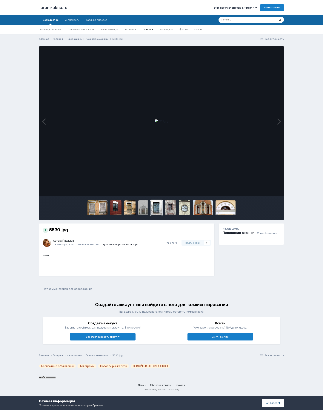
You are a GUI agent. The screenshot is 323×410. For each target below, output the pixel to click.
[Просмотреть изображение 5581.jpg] (226, 207)
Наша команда (110, 29)
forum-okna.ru (53, 7)
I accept (274, 403)
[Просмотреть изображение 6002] (97, 207)
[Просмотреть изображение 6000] (130, 207)
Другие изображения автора (120, 244)
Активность (72, 19)
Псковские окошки (238, 233)
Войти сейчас (220, 336)
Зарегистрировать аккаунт (103, 336)
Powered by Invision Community (161, 389)
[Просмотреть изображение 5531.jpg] (143, 207)
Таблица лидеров (50, 29)
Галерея (148, 29)
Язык (141, 385)
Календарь (166, 29)
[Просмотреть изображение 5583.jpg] (203, 207)
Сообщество (50, 19)
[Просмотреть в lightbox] (161, 121)
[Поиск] (280, 20)
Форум (183, 29)
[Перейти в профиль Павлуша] (47, 243)
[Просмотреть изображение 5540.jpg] (184, 207)
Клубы (198, 29)
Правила (130, 29)
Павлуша (68, 240)
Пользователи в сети (81, 29)
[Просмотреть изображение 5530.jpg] (156, 207)
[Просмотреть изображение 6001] (115, 207)
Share (173, 242)
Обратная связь (160, 385)
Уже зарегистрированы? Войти (234, 7)
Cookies (180, 385)
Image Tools (268, 189)
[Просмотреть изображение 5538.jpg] (170, 207)
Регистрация (272, 7)
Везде (267, 19)
